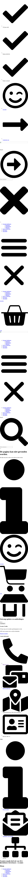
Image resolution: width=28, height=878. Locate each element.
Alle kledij (5, 231)
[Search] (0, 448)
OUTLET (5, 230)
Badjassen (7, 225)
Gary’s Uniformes (6, 229)
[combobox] (6, 179)
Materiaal (7, 227)
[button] (14, 261)
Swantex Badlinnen (7, 224)
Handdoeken (8, 226)
